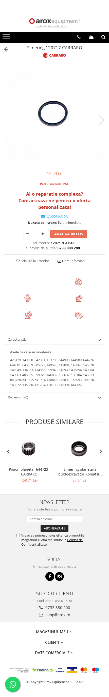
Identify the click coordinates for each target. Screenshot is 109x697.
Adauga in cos (68, 233)
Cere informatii (73, 261)
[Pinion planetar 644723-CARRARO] (29, 449)
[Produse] (7, 38)
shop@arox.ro (57, 614)
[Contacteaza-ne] (79, 37)
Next (101, 120)
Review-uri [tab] (18, 397)
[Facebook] (49, 576)
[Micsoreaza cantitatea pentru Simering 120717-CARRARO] (27, 234)
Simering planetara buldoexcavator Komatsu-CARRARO (80, 471)
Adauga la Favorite (34, 261)
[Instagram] (59, 576)
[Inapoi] (4, 49)
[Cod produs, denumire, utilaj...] (103, 37)
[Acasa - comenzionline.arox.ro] (54, 23)
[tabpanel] (54, 115)
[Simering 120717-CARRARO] (54, 115)
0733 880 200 (57, 607)
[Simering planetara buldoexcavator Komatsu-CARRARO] (80, 449)
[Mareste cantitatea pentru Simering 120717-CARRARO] (42, 234)
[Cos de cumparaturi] (91, 37)
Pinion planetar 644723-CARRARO (29, 471)
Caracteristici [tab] (17, 339)
